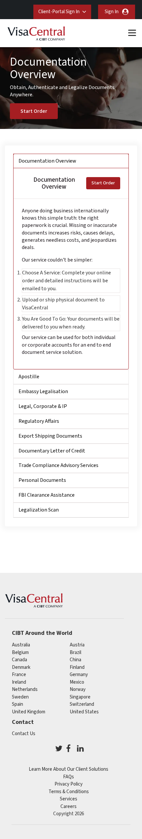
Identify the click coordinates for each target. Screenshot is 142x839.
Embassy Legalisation (43, 391)
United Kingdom (28, 711)
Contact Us (23, 733)
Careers (68, 806)
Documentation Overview (47, 161)
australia (21, 644)
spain (17, 704)
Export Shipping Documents (50, 436)
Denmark (21, 667)
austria (77, 644)
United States (84, 711)
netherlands (25, 689)
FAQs (68, 776)
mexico (77, 682)
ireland (19, 682)
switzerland (82, 704)
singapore (80, 697)
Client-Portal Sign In (59, 11)
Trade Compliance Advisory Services (58, 465)
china (75, 659)
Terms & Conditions (69, 791)
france (19, 674)
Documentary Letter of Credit (51, 450)
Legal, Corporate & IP (42, 406)
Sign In (112, 11)
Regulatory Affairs (38, 421)
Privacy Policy (68, 784)
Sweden (20, 697)
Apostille (28, 376)
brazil (75, 652)
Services (68, 798)
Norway (78, 689)
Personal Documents (42, 480)
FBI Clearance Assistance (46, 495)
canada (19, 659)
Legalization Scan (38, 509)
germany (79, 674)
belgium (20, 652)
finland (77, 667)
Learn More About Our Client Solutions (68, 769)
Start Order (33, 111)
